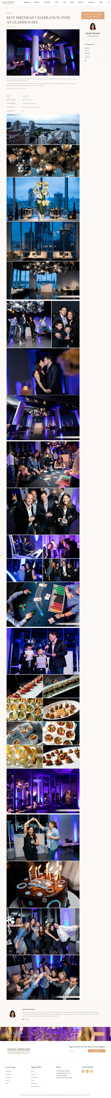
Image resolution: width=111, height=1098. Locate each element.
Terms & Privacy (35, 1086)
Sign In (101, 2)
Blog (72, 2)
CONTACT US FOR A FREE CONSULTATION (93, 15)
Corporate (47, 2)
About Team (34, 1077)
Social (56, 2)
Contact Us (91, 2)
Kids (64, 2)
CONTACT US (99, 1034)
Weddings (26, 2)
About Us (80, 2)
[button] (108, 2)
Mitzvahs (36, 2)
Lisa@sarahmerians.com (27, 1036)
